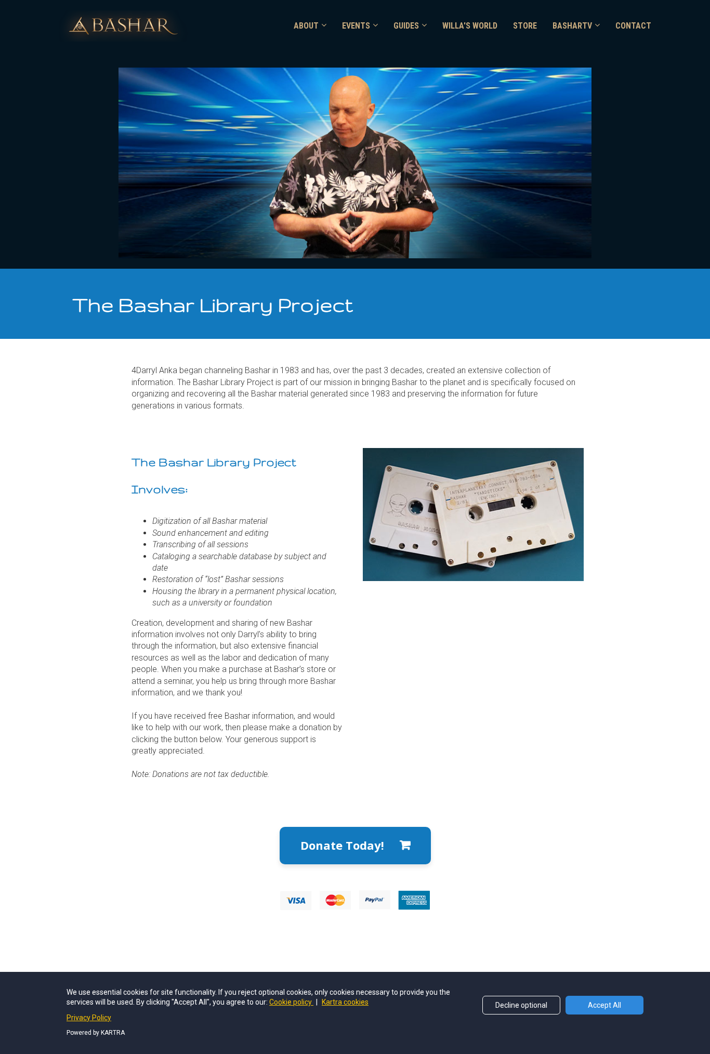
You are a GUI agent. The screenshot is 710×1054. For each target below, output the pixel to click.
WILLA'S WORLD (469, 26)
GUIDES (406, 26)
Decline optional (521, 1005)
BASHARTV (572, 26)
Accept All (604, 1005)
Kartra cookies (345, 1002)
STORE (525, 26)
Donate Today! (342, 845)
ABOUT (306, 26)
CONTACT (633, 26)
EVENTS (356, 26)
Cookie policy (291, 1002)
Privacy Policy (89, 1017)
